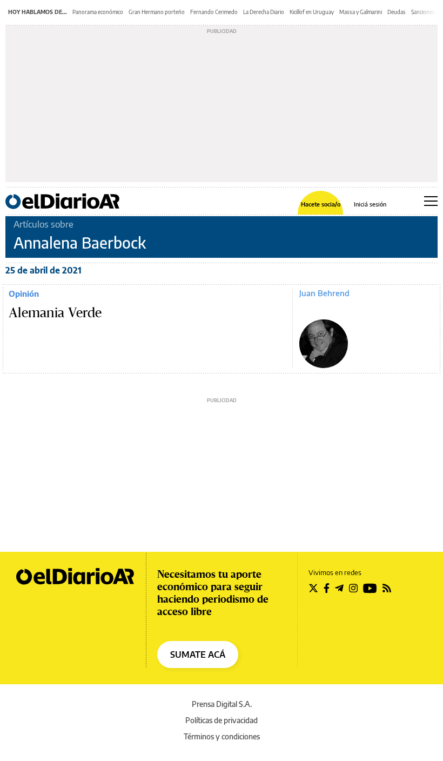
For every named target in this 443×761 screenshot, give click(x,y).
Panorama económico (97, 12)
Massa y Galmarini (360, 12)
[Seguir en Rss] (386, 588)
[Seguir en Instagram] (353, 588)
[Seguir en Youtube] (370, 588)
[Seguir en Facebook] (327, 588)
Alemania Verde (55, 313)
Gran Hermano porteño (157, 12)
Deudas (396, 12)
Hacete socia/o (320, 204)
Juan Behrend (324, 293)
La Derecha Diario (263, 12)
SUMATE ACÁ (197, 654)
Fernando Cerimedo (214, 12)
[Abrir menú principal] (431, 201)
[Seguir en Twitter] (313, 588)
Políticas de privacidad (221, 720)
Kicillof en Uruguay (312, 12)
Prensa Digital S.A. (222, 704)
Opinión (24, 293)
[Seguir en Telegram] (339, 588)
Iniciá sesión (370, 204)
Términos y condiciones (222, 736)
